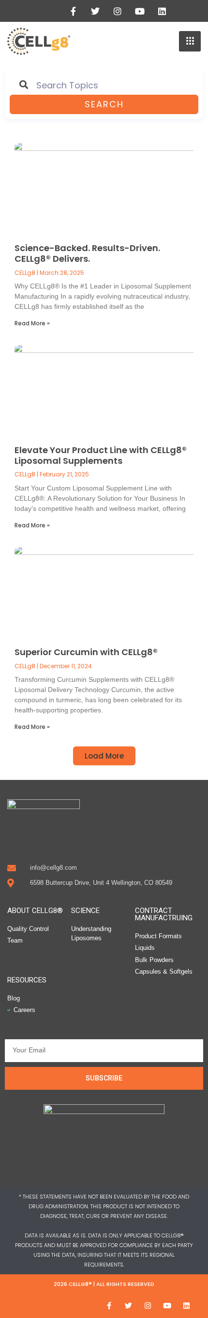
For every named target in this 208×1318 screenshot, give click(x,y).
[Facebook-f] (73, 11)
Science (85, 910)
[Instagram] (117, 11)
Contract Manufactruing (164, 914)
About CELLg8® (35, 910)
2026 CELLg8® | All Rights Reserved (104, 1284)
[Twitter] (95, 11)
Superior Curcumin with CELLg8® (86, 652)
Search (104, 104)
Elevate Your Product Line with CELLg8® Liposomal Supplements (101, 455)
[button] (104, 755)
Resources (26, 980)
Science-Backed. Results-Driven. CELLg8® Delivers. (87, 253)
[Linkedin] (162, 11)
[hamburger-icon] (190, 41)
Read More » (32, 323)
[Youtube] (140, 11)
